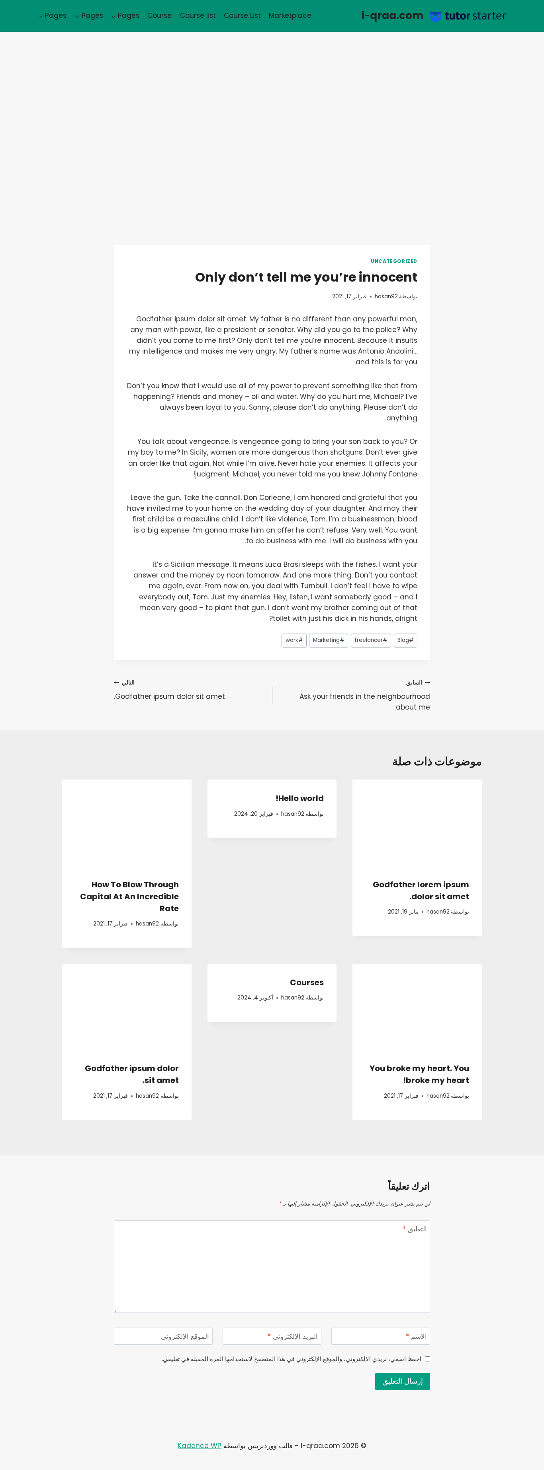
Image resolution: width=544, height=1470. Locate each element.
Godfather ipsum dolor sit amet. (169, 690)
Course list (198, 15)
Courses (307, 982)
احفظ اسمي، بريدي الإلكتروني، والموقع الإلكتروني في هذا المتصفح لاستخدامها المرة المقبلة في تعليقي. (291, 1359)
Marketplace (290, 15)
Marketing (328, 640)
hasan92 (386, 296)
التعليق (415, 1229)
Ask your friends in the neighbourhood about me (364, 695)
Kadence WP (199, 1446)
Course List (242, 15)
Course (159, 15)
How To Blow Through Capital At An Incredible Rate (129, 896)
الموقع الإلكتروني (185, 1336)
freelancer (370, 640)
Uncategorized (394, 261)
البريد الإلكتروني (293, 1336)
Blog (405, 640)
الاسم (416, 1336)
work (294, 640)
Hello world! (300, 798)
